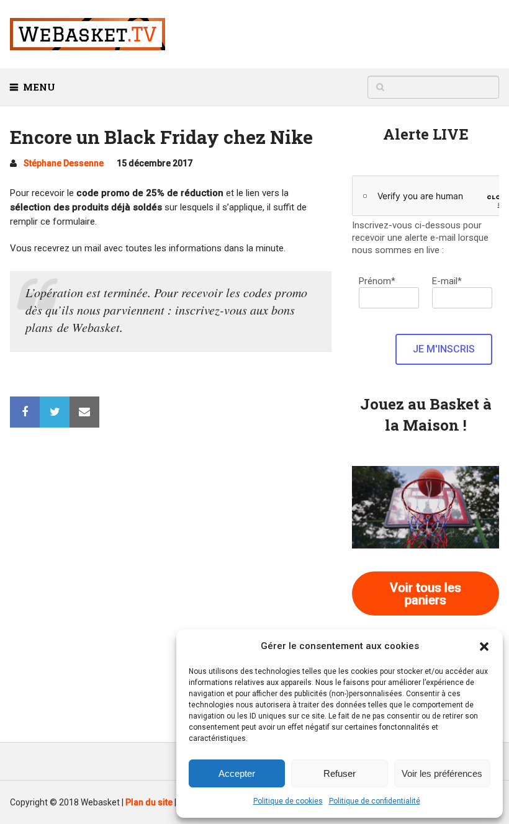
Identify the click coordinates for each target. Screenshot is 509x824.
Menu (39, 87)
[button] (484, 646)
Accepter (236, 773)
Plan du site (149, 802)
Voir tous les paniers (425, 593)
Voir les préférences (442, 773)
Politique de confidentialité (374, 801)
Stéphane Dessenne (64, 163)
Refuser (339, 773)
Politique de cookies (288, 801)
